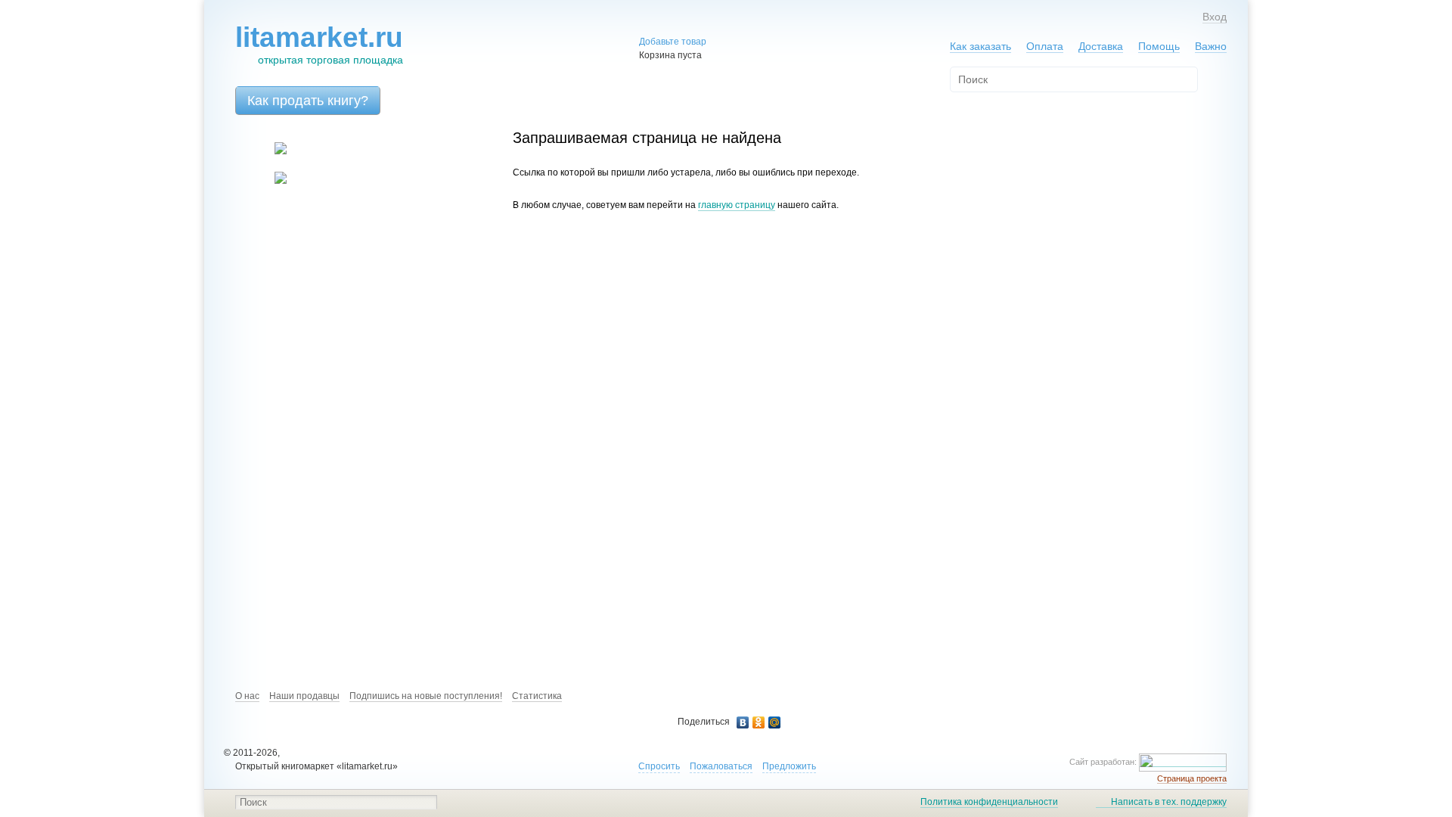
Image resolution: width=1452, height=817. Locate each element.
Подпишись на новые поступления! (425, 696)
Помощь (1159, 46)
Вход (1214, 17)
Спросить (659, 766)
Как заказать (980, 46)
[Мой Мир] (775, 722)
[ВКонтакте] (743, 722)
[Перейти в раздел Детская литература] (271, 151)
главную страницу (736, 205)
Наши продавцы (304, 696)
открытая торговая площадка (319, 44)
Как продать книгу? (307, 100)
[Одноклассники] (759, 722)
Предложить (789, 766)
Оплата (1044, 46)
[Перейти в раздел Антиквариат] (271, 181)
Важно (1211, 46)
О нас (247, 696)
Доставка (1100, 46)
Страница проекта (1192, 778)
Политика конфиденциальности (989, 802)
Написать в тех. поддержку (1169, 802)
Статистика (537, 696)
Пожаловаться (721, 766)
